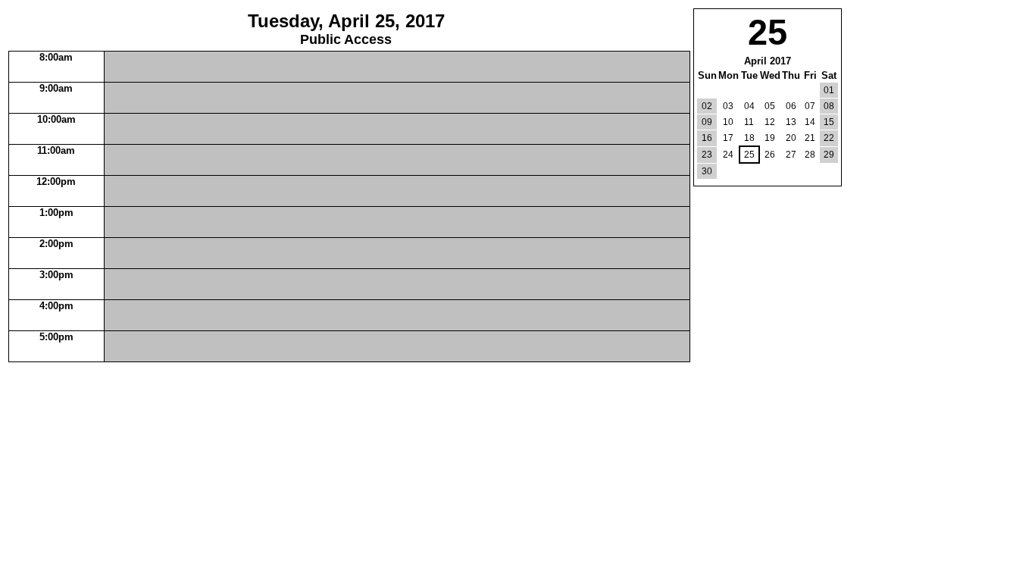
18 (749, 138)
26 (770, 154)
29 (829, 154)
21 (810, 138)
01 (829, 90)
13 (791, 122)
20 (791, 138)
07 (810, 106)
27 (791, 154)
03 (728, 106)
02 (707, 106)
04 (749, 106)
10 (728, 122)
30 (707, 171)
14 (810, 122)
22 (829, 138)
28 (810, 154)
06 (791, 106)
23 (707, 154)
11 (749, 122)
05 (770, 106)
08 (829, 106)
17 (728, 138)
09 (707, 122)
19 (770, 138)
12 (770, 122)
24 (728, 154)
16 (707, 138)
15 (829, 122)
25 (749, 154)
